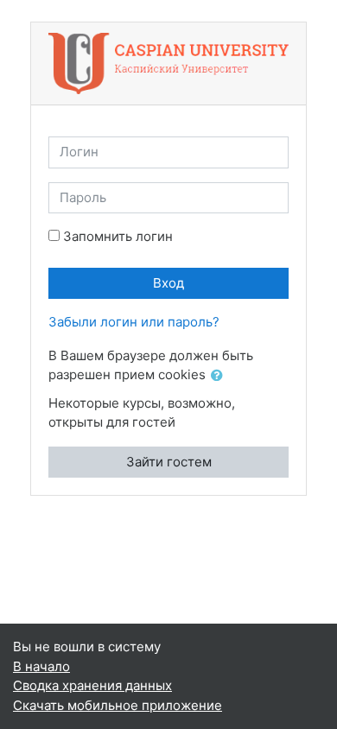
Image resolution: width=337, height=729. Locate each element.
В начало (41, 666)
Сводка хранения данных (92, 685)
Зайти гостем (169, 461)
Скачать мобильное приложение (117, 705)
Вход (168, 283)
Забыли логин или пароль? (133, 322)
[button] (220, 376)
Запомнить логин (118, 236)
